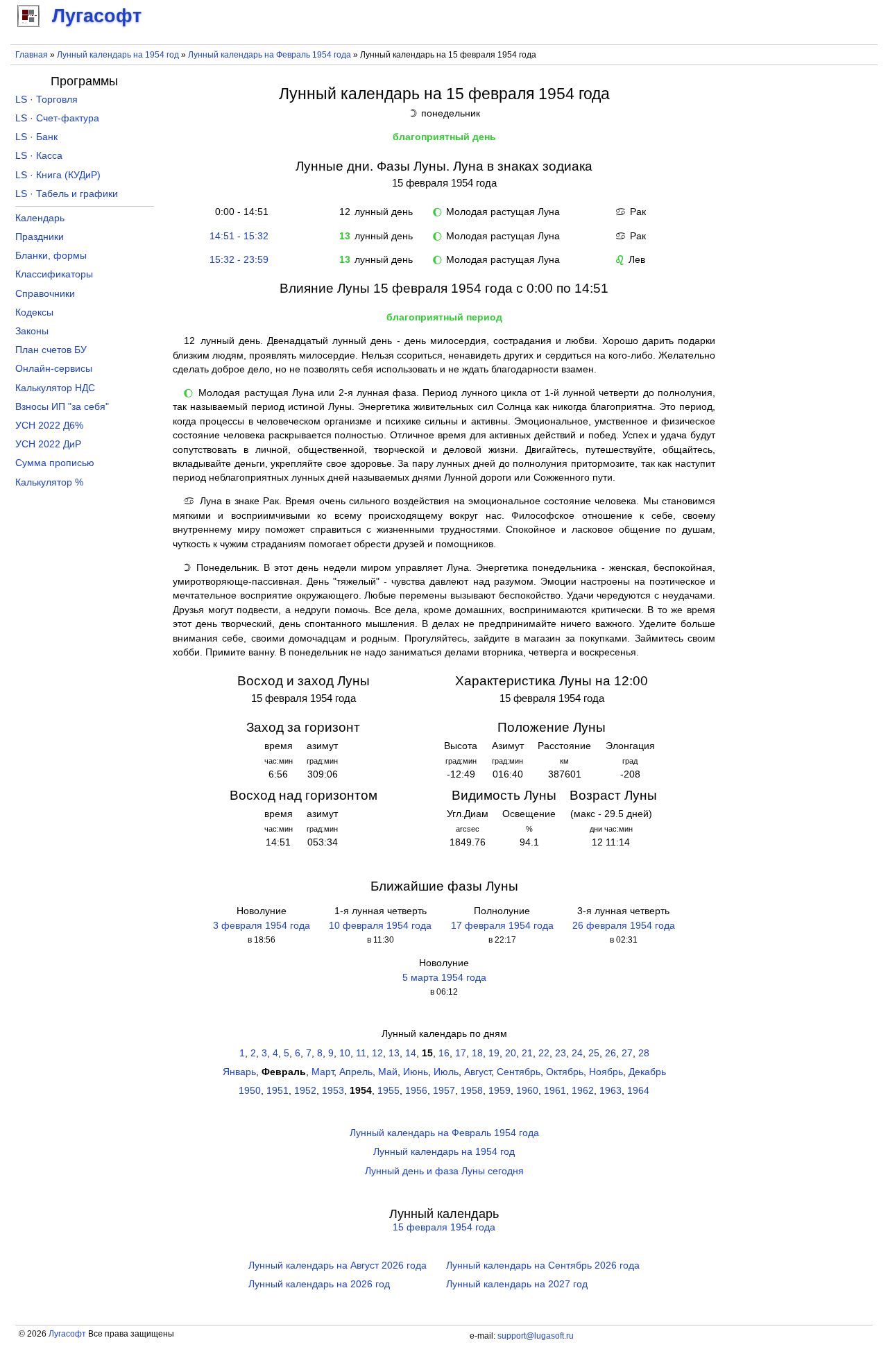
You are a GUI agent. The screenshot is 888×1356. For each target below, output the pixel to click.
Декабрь (647, 1072)
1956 (416, 1090)
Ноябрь (606, 1072)
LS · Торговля (46, 99)
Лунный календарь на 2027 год (517, 1284)
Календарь (40, 218)
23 (560, 1053)
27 (627, 1053)
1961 (555, 1090)
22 (543, 1053)
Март (322, 1072)
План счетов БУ (51, 350)
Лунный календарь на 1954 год (118, 55)
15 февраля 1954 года (444, 1227)
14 (410, 1053)
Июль (446, 1072)
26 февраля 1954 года (623, 925)
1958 (472, 1090)
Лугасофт (67, 1334)
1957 (444, 1090)
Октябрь (564, 1072)
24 (577, 1053)
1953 (333, 1090)
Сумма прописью (54, 463)
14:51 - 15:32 (239, 236)
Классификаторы (54, 274)
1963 (610, 1090)
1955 (388, 1090)
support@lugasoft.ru (535, 1336)
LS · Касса (38, 156)
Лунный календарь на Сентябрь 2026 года (543, 1265)
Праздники (39, 237)
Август (477, 1072)
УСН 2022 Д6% (49, 425)
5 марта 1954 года (444, 977)
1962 (583, 1090)
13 (394, 1053)
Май (388, 1072)
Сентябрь (518, 1072)
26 (610, 1053)
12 (377, 1053)
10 (344, 1053)
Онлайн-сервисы (53, 368)
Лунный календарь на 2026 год (319, 1284)
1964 (638, 1090)
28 (643, 1053)
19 (494, 1053)
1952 (305, 1090)
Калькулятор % (49, 482)
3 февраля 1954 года (261, 925)
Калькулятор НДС (55, 388)
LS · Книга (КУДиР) (58, 175)
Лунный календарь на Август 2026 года (337, 1265)
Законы (32, 331)
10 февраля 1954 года (380, 925)
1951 (277, 1090)
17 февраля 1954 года (502, 925)
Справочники (45, 294)
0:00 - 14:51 (239, 212)
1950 (250, 1090)
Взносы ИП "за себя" (62, 407)
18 (477, 1053)
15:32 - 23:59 (239, 260)
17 (460, 1053)
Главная (31, 55)
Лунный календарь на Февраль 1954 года (269, 55)
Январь (239, 1072)
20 (510, 1053)
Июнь (415, 1072)
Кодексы (34, 312)
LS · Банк (36, 137)
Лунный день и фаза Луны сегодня (444, 1171)
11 (361, 1053)
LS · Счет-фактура (57, 118)
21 (527, 1053)
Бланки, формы (51, 255)
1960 (527, 1090)
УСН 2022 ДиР (48, 444)
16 (444, 1053)
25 (593, 1053)
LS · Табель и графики (66, 194)
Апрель (356, 1072)
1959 (499, 1090)
